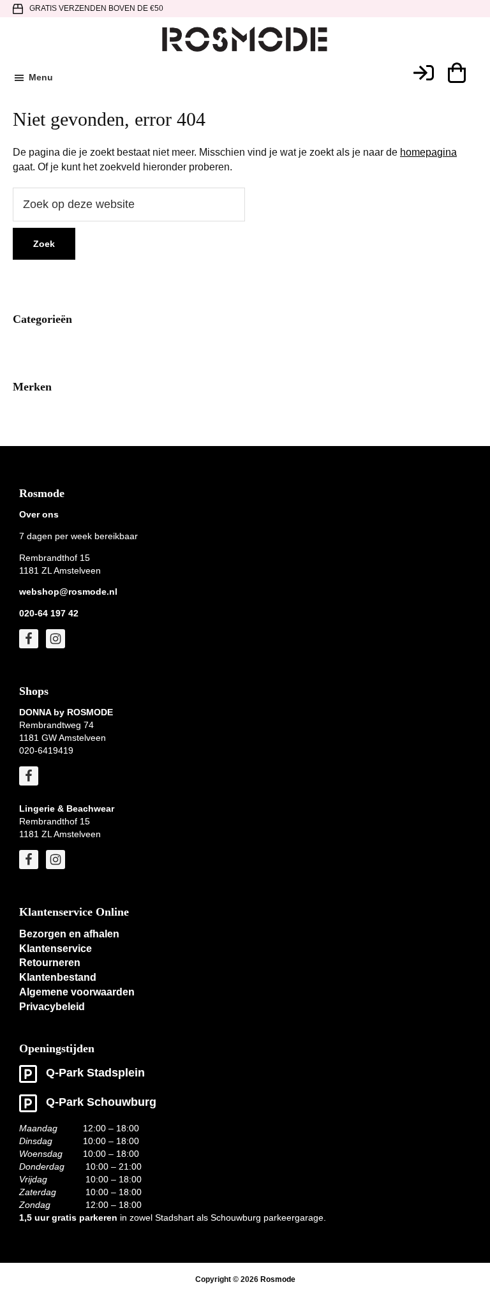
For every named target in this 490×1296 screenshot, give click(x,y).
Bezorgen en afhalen (69, 933)
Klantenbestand (57, 977)
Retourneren (49, 962)
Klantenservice (55, 948)
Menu (41, 77)
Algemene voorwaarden (77, 992)
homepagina (428, 152)
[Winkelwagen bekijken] (456, 73)
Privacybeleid (52, 1006)
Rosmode (277, 1279)
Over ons (39, 514)
